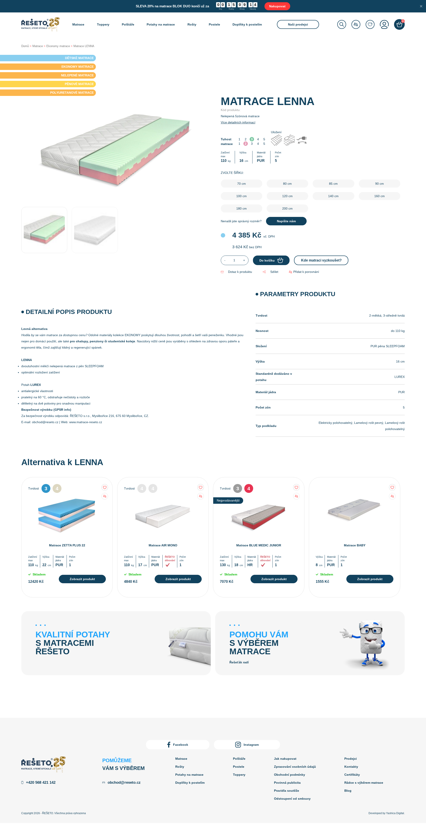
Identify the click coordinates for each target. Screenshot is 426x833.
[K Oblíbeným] (104, 487)
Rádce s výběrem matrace (363, 782)
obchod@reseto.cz (45, 422)
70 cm (241, 183)
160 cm (379, 196)
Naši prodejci (298, 24)
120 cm (287, 196)
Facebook (180, 744)
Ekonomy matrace (58, 46)
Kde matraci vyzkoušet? (321, 260)
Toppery (103, 24)
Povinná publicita (287, 782)
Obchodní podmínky (289, 774)
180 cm (241, 208)
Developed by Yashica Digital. (387, 813)
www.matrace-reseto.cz (85, 422)
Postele (214, 24)
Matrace (78, 24)
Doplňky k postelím (247, 24)
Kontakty (351, 766)
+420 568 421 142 (40, 782)
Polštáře (128, 24)
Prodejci (350, 758)
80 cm (287, 183)
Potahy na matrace (161, 24)
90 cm (379, 183)
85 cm (333, 183)
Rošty (191, 24)
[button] (304, 272)
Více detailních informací (238, 122)
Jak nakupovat (285, 758)
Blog (347, 790)
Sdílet (274, 272)
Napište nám (286, 221)
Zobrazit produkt (82, 579)
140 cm (333, 196)
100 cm (241, 196)
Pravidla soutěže (286, 790)
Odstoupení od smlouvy (292, 798)
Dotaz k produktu (240, 272)
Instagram (251, 744)
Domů (25, 46)
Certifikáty (352, 774)
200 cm (287, 208)
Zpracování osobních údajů (295, 766)
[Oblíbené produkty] (370, 24)
